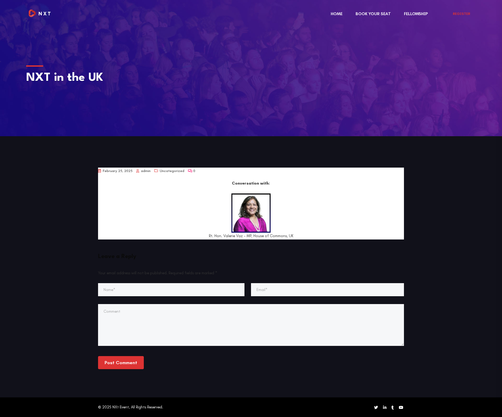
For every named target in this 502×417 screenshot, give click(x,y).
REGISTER (461, 14)
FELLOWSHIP (416, 13)
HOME (337, 13)
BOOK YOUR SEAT (373, 13)
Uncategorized (172, 171)
